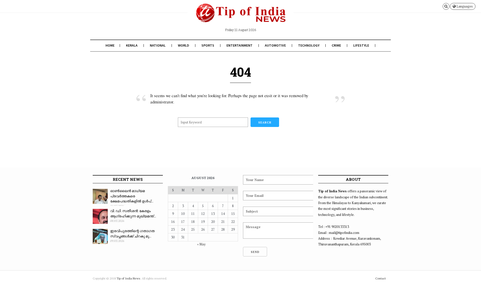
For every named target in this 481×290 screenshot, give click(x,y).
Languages (464, 6)
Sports (207, 45)
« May (201, 244)
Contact (380, 278)
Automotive (275, 45)
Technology (308, 45)
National (158, 45)
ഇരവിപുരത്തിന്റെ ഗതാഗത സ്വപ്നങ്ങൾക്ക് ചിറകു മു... (132, 233)
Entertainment (239, 45)
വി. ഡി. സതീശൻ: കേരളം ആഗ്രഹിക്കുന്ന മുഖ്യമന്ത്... (133, 213)
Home (109, 45)
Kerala (132, 45)
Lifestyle (361, 45)
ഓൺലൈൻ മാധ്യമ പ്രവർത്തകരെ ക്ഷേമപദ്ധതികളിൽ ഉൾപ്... (131, 195)
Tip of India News (128, 278)
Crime (336, 45)
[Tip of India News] (240, 17)
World (183, 45)
